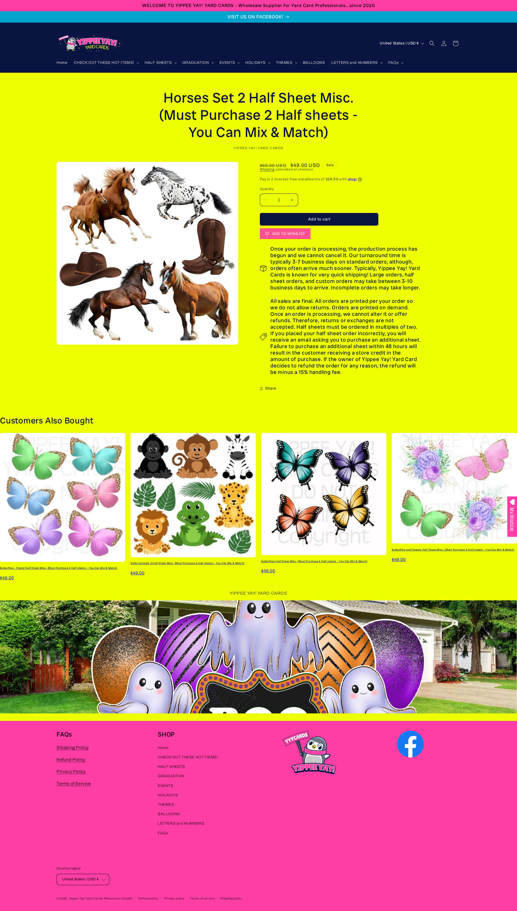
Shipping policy (231, 898)
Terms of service (202, 898)
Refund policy (148, 898)
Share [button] (270, 389)
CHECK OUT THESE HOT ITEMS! (188, 757)
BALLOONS (169, 814)
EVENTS (165, 786)
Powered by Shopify (118, 898)
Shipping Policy (73, 747)
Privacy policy (174, 898)
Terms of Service (74, 784)
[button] (106, 62)
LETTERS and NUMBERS (181, 824)
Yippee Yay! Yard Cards (86, 898)
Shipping (267, 169)
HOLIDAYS (168, 795)
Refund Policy (71, 759)
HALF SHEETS (171, 767)
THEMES (166, 805)
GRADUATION (171, 776)
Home (163, 748)
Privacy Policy (71, 771)
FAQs (163, 833)
